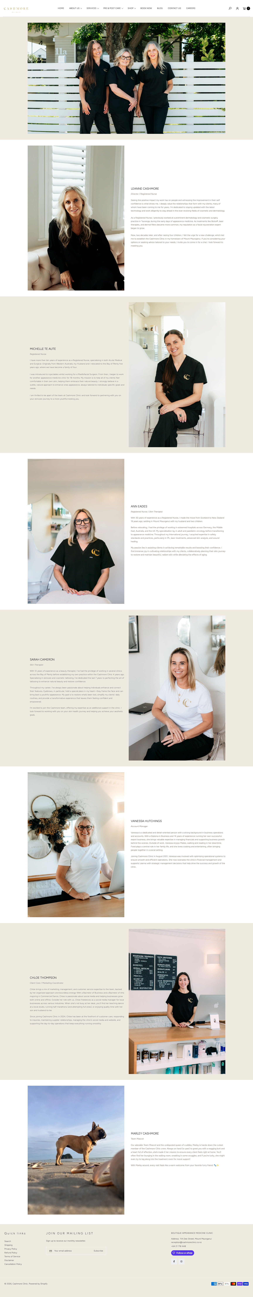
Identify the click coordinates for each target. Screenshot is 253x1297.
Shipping (8, 1245)
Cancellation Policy (13, 1264)
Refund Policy (10, 1252)
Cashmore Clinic (20, 1284)
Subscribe (98, 1251)
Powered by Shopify (38, 1284)
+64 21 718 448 (178, 1246)
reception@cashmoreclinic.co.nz (186, 1242)
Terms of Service (12, 1256)
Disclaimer (9, 1260)
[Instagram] (181, 1261)
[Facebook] (174, 1261)
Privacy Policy (10, 1249)
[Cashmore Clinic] (16, 8)
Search (7, 1241)
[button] (75, 8)
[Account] (237, 8)
